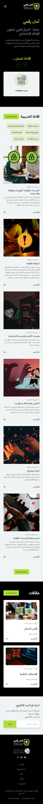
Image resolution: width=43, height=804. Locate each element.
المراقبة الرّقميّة (32, 263)
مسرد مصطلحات (21, 90)
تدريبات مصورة (18, 139)
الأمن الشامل (30, 629)
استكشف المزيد (11, 116)
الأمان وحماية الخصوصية (15, 126)
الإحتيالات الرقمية (28, 674)
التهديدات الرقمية (33, 126)
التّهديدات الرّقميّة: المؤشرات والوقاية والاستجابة (23, 192)
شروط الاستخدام (14, 798)
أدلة (21, 774)
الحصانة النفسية (17, 132)
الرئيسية (21, 764)
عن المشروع (21, 769)
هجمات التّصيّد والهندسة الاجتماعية (23, 336)
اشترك (10, 724)
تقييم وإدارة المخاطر (32, 132)
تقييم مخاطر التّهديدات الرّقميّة (26, 538)
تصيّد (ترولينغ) (33, 470)
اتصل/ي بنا (21, 783)
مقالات (21, 779)
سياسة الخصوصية (28, 798)
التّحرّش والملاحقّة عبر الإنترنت (26, 403)
